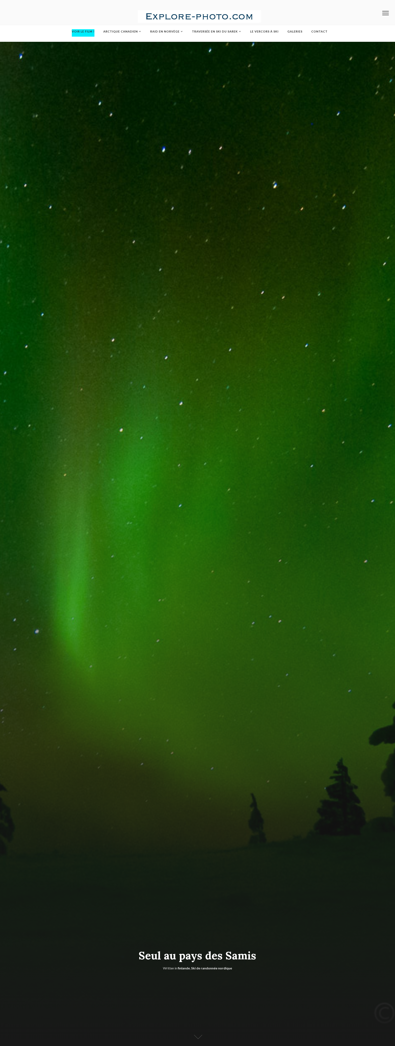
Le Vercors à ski (264, 31)
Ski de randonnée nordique (211, 968)
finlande (184, 968)
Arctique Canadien (120, 31)
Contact (319, 31)
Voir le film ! (83, 31)
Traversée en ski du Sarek (215, 31)
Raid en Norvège (165, 31)
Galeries (294, 31)
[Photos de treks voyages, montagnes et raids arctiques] (199, 16)
